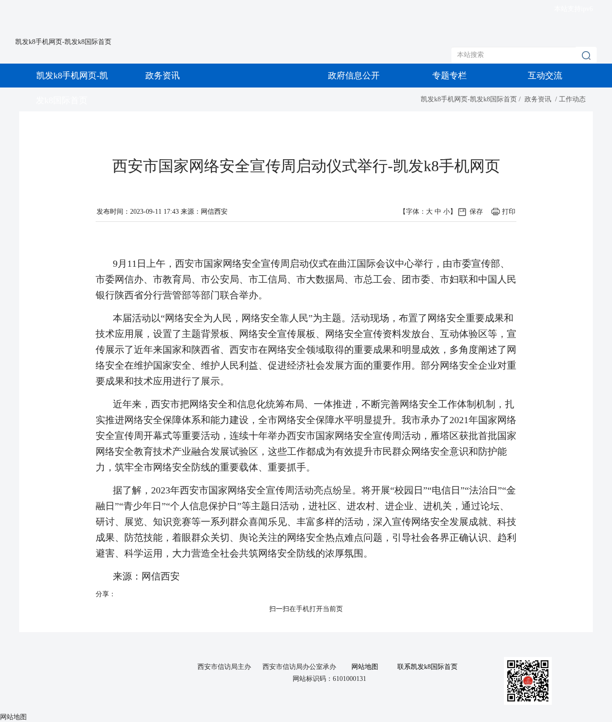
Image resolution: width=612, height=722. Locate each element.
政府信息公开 (354, 75)
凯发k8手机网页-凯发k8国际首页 (63, 41)
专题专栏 (449, 75)
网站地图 (364, 666)
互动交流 (545, 75)
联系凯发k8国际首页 (427, 666)
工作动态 (572, 99)
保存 (476, 211)
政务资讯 (162, 75)
